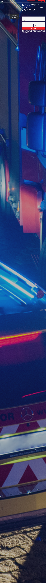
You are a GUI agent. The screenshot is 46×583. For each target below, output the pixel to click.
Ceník (25, 1)
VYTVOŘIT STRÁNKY (31, 1)
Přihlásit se (41, 1)
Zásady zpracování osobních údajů (37, 31)
